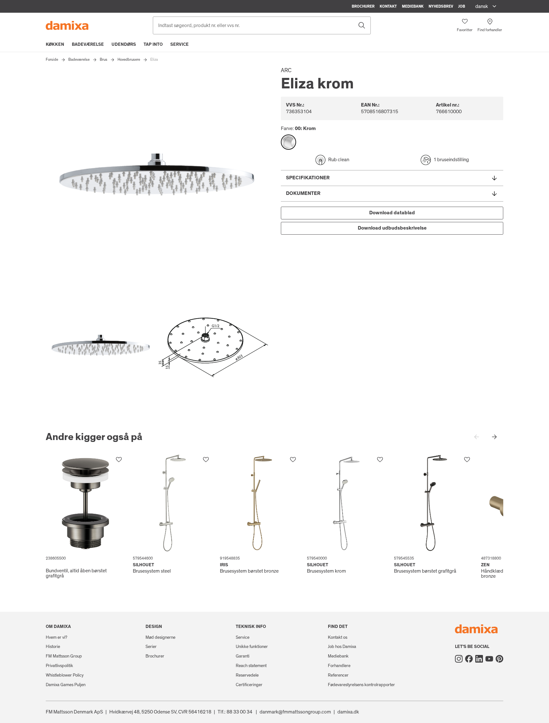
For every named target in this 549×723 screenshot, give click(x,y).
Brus (103, 59)
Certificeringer (249, 685)
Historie (53, 646)
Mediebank (413, 6)
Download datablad (392, 212)
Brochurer (363, 6)
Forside (52, 59)
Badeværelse (88, 44)
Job (461, 6)
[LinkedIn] (479, 659)
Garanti (242, 656)
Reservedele (247, 675)
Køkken (55, 44)
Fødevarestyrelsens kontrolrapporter (361, 685)
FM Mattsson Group (64, 656)
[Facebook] (469, 659)
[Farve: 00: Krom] (288, 142)
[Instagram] (459, 659)
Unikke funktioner (252, 646)
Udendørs (124, 44)
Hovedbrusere (129, 59)
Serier (151, 646)
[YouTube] (489, 659)
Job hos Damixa (342, 646)
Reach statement (251, 666)
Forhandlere (339, 666)
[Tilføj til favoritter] (118, 459)
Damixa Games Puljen (65, 685)
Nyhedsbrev (441, 6)
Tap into (153, 44)
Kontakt (388, 6)
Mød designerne (160, 637)
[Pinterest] (499, 659)
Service (179, 44)
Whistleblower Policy (65, 675)
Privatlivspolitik (59, 666)
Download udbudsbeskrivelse (392, 228)
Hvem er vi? (56, 637)
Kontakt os (337, 637)
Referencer (338, 675)
